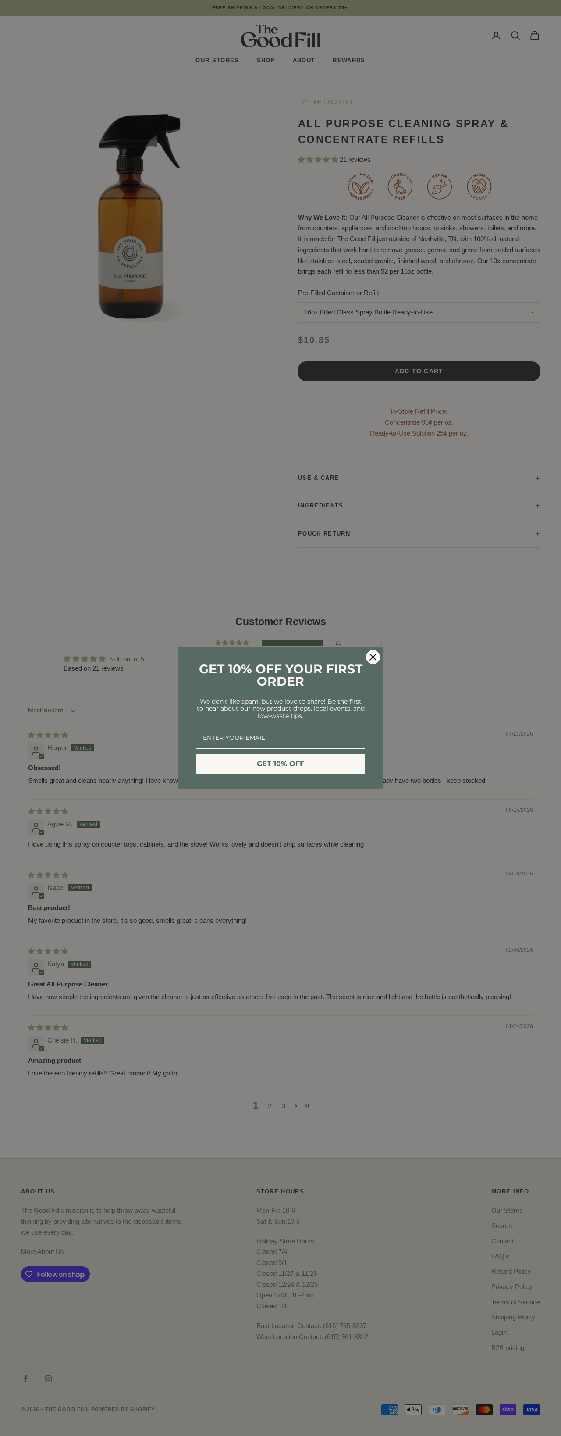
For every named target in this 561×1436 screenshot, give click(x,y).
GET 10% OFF (280, 764)
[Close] (372, 657)
